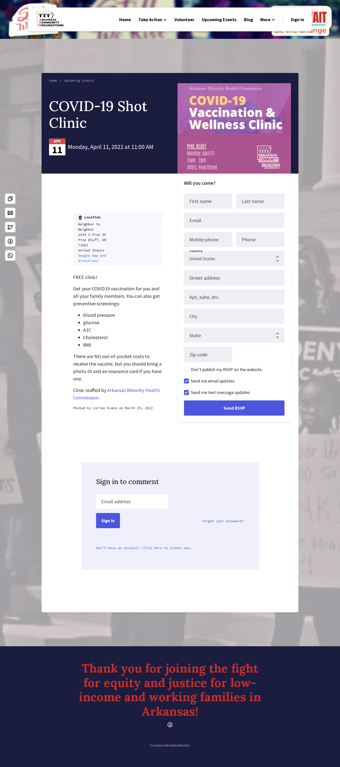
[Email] (10, 213)
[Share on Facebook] (10, 241)
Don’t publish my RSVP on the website (226, 369)
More (265, 19)
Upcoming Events (219, 19)
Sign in (297, 19)
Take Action (150, 19)
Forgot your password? (223, 521)
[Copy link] (10, 198)
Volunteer (184, 19)
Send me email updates (212, 381)
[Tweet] (10, 227)
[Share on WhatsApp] (10, 255)
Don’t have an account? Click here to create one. (144, 548)
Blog (248, 19)
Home (125, 19)
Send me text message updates (220, 392)
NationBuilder (180, 745)
